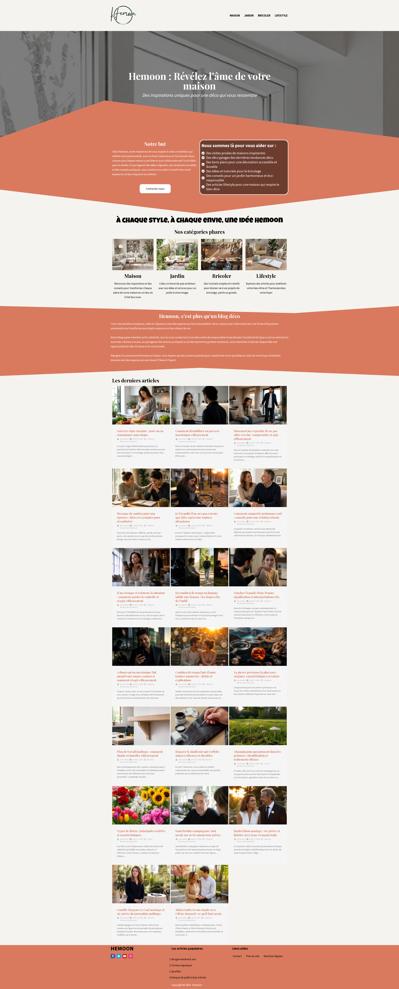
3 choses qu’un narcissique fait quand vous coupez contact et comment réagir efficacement (136, 676)
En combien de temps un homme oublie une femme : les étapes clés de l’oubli (197, 597)
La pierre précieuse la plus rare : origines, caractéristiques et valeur (256, 674)
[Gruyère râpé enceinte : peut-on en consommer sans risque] (141, 405)
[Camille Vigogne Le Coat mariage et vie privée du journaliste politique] (141, 884)
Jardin (249, 15)
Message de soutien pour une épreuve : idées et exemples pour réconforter (138, 517)
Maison (235, 15)
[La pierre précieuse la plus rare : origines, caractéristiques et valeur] (258, 646)
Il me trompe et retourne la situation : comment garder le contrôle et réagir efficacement (141, 597)
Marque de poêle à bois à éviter (188, 977)
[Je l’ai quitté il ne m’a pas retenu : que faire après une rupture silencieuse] (199, 488)
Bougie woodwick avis (183, 959)
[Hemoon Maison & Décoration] (123, 15)
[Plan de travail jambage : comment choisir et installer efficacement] (141, 726)
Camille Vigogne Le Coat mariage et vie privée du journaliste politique (141, 912)
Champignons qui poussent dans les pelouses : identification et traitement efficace (257, 755)
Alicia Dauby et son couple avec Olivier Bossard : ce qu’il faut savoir (198, 912)
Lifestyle (281, 15)
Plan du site (252, 956)
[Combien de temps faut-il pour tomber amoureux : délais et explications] (199, 646)
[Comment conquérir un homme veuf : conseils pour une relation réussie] (258, 488)
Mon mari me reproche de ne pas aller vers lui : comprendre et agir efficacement (256, 435)
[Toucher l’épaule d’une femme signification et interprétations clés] (258, 567)
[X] (119, 956)
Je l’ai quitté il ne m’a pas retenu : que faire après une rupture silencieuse (196, 517)
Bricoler (264, 15)
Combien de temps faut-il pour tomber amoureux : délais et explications (195, 676)
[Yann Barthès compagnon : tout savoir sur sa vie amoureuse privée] (199, 805)
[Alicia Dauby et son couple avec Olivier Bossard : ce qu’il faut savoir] (199, 884)
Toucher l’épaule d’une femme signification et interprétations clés (256, 595)
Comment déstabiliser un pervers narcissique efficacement (197, 433)
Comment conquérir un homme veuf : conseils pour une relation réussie (258, 515)
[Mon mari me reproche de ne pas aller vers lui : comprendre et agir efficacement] (258, 405)
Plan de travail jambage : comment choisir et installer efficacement (140, 753)
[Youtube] (125, 956)
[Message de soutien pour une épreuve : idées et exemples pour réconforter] (141, 488)
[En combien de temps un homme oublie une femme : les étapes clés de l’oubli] (199, 567)
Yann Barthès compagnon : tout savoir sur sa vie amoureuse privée (198, 833)
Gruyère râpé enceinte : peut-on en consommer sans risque (140, 433)
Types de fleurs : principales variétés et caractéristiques (141, 833)
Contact (237, 956)
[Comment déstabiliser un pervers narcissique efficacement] (199, 405)
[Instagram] (130, 956)
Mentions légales (273, 956)
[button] (155, 188)
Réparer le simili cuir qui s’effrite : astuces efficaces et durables (197, 753)
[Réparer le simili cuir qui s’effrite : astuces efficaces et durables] (199, 726)
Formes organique (181, 965)
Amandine (124, 439)
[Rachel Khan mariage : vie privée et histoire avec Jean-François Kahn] (258, 805)
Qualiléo (176, 971)
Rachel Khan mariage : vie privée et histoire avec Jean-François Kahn (257, 833)
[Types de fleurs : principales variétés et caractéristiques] (141, 805)
